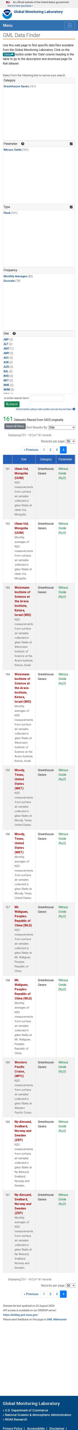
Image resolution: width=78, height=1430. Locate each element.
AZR (6, 367)
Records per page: (53, 441)
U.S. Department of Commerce (26, 1410)
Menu (7, 25)
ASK (6, 362)
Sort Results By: (37, 427)
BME (6, 385)
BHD (6, 376)
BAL (6, 371)
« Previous (31, 450)
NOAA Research (16, 1419)
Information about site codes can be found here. (44, 409)
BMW (7, 389)
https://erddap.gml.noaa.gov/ (20, 1314)
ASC (6, 357)
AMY (6, 353)
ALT (6, 344)
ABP (6, 339)
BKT (6, 380)
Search (13, 404)
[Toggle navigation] (69, 25)
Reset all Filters (15, 426)
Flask (7, 213)
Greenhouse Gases (16, 86)
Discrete (9, 281)
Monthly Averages (15, 276)
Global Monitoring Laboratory (38, 11)
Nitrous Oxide (13, 149)
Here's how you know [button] (19, 5)
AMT (7, 348)
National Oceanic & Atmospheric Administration (38, 1415)
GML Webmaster (56, 1319)
